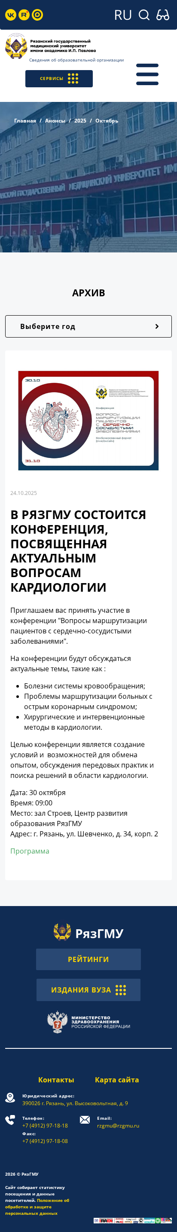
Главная (25, 120)
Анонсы (55, 120)
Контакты (56, 1080)
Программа (29, 851)
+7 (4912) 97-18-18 (45, 1122)
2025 (80, 120)
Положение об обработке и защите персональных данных (37, 1206)
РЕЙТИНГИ (88, 959)
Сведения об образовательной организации (76, 60)
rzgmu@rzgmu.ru (118, 1122)
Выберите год (48, 326)
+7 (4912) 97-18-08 (45, 1138)
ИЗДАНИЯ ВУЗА (81, 990)
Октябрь (106, 120)
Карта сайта (117, 1080)
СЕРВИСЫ (52, 78)
